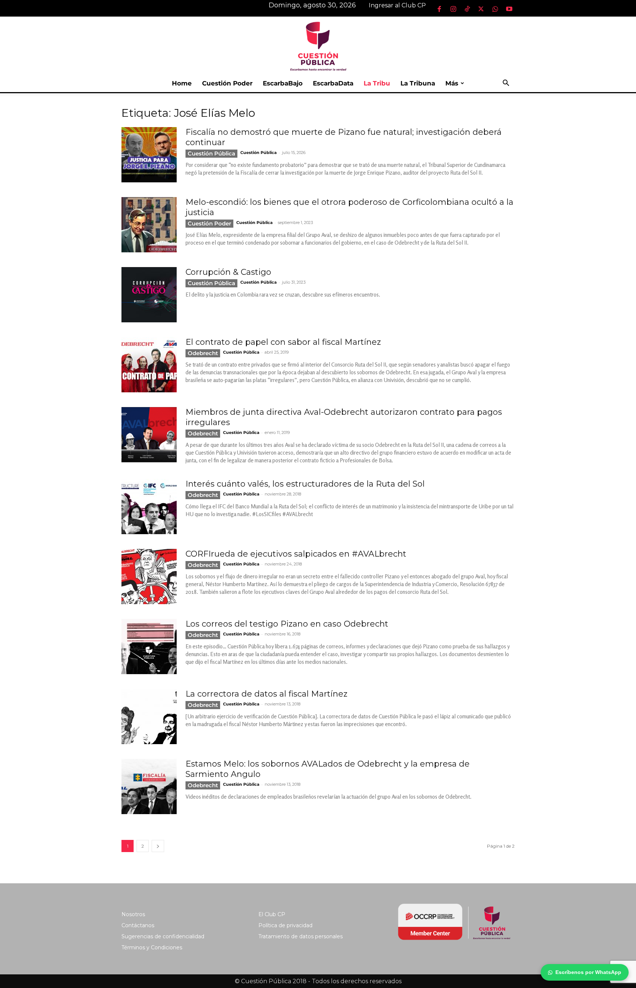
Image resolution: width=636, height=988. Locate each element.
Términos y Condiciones (151, 947)
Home (182, 83)
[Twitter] (481, 9)
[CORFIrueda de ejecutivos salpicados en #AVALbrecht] (149, 576)
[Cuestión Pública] (318, 45)
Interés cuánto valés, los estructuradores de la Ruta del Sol (305, 484)
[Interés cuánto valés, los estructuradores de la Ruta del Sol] (149, 506)
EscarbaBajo (283, 83)
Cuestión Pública (211, 153)
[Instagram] (453, 9)
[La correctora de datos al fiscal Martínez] (149, 716)
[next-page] (158, 846)
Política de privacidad (285, 925)
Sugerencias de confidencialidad (162, 936)
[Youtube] (509, 9)
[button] (506, 83)
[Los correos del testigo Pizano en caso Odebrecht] (149, 646)
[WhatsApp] (495, 9)
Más (451, 83)
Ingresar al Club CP (397, 5)
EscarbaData (333, 83)
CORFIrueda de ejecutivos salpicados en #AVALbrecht (296, 554)
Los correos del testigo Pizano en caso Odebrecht (287, 624)
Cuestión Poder (227, 83)
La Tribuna (417, 83)
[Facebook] (439, 9)
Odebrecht (203, 353)
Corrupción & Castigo (228, 272)
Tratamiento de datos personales (300, 936)
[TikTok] (467, 9)
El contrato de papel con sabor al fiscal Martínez (283, 342)
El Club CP (271, 914)
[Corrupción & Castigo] (149, 294)
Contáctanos (137, 925)
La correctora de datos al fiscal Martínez (266, 694)
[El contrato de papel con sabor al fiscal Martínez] (149, 364)
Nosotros (133, 914)
